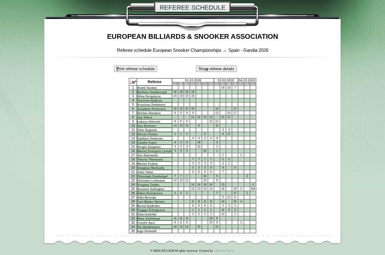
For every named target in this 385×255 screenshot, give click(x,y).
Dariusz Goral (225, 250)
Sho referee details (216, 69)
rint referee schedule (135, 69)
